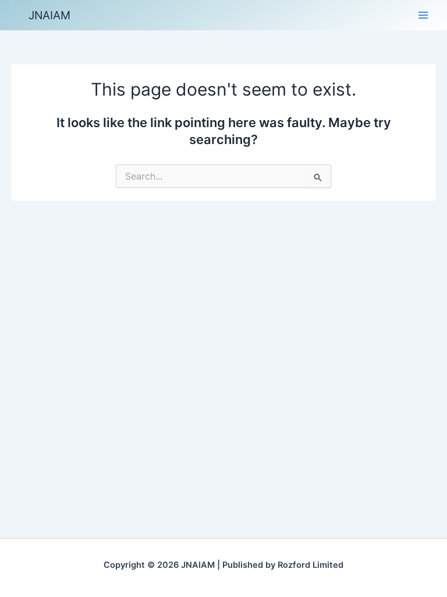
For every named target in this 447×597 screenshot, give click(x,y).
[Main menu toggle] (423, 15)
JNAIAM (49, 15)
